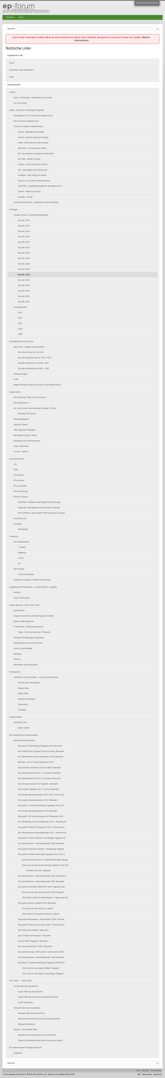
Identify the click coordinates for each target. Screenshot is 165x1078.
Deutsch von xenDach (61, 1074)
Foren (11, 63)
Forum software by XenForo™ (25, 1074)
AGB (139, 1074)
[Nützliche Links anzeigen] (157, 29)
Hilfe (11, 77)
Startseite (10, 17)
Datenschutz (147, 1074)
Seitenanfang (156, 1070)
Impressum (157, 1074)
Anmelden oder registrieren (147, 3)
